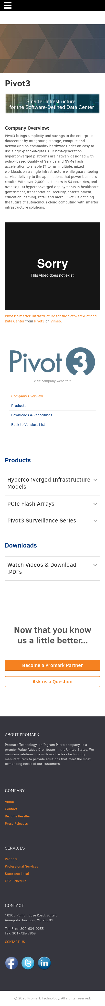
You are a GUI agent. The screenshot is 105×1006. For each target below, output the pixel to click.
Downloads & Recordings (31, 415)
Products (18, 405)
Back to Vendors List (28, 424)
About (9, 801)
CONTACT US (15, 942)
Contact (11, 809)
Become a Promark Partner (52, 665)
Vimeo (56, 321)
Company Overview (27, 396)
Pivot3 (39, 321)
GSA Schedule (15, 881)
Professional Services (21, 866)
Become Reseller (17, 816)
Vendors (11, 859)
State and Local (17, 873)
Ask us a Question (52, 681)
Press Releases (16, 823)
